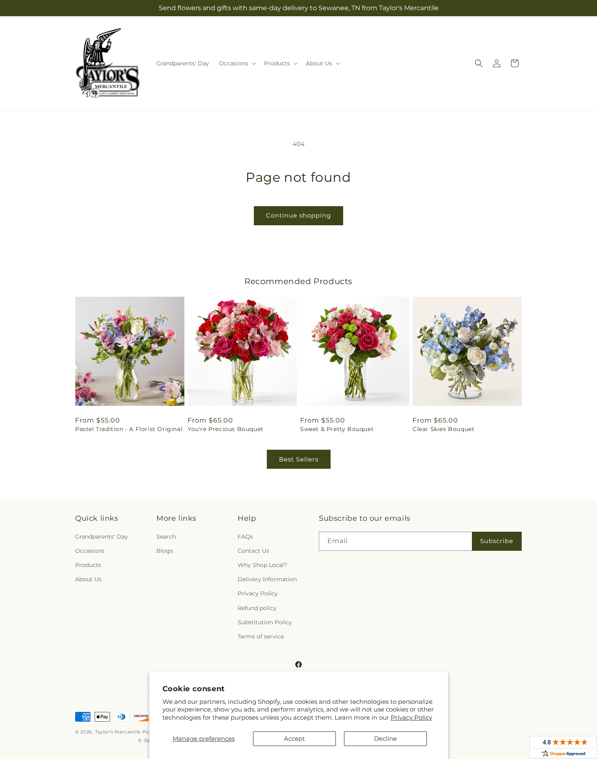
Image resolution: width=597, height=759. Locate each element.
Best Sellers (298, 459)
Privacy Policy (411, 717)
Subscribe (496, 541)
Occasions (89, 550)
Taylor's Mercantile (118, 732)
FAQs (245, 536)
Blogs (164, 550)
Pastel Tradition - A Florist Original (128, 429)
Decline (385, 738)
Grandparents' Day (101, 536)
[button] (236, 63)
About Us (88, 579)
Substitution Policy (265, 622)
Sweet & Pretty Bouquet (337, 429)
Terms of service (261, 636)
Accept (294, 738)
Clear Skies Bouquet (443, 429)
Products (88, 565)
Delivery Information (267, 579)
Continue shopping (298, 215)
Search (166, 536)
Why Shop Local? (262, 565)
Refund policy (257, 608)
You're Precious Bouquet (226, 429)
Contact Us (253, 550)
